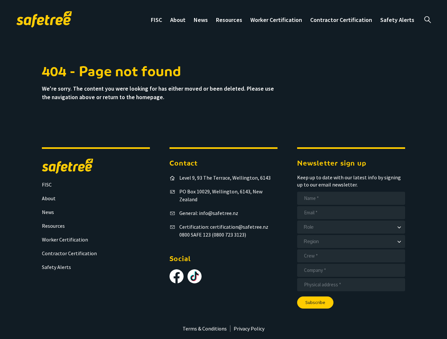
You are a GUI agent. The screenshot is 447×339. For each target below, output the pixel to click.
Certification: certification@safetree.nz (223, 226)
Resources (229, 20)
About (178, 20)
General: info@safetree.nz (208, 213)
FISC (156, 20)
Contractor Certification (341, 20)
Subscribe (315, 302)
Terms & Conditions (205, 328)
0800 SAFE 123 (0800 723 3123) (212, 234)
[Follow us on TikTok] (195, 276)
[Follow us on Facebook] (177, 276)
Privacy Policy (249, 328)
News (201, 20)
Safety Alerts (397, 20)
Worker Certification (276, 20)
